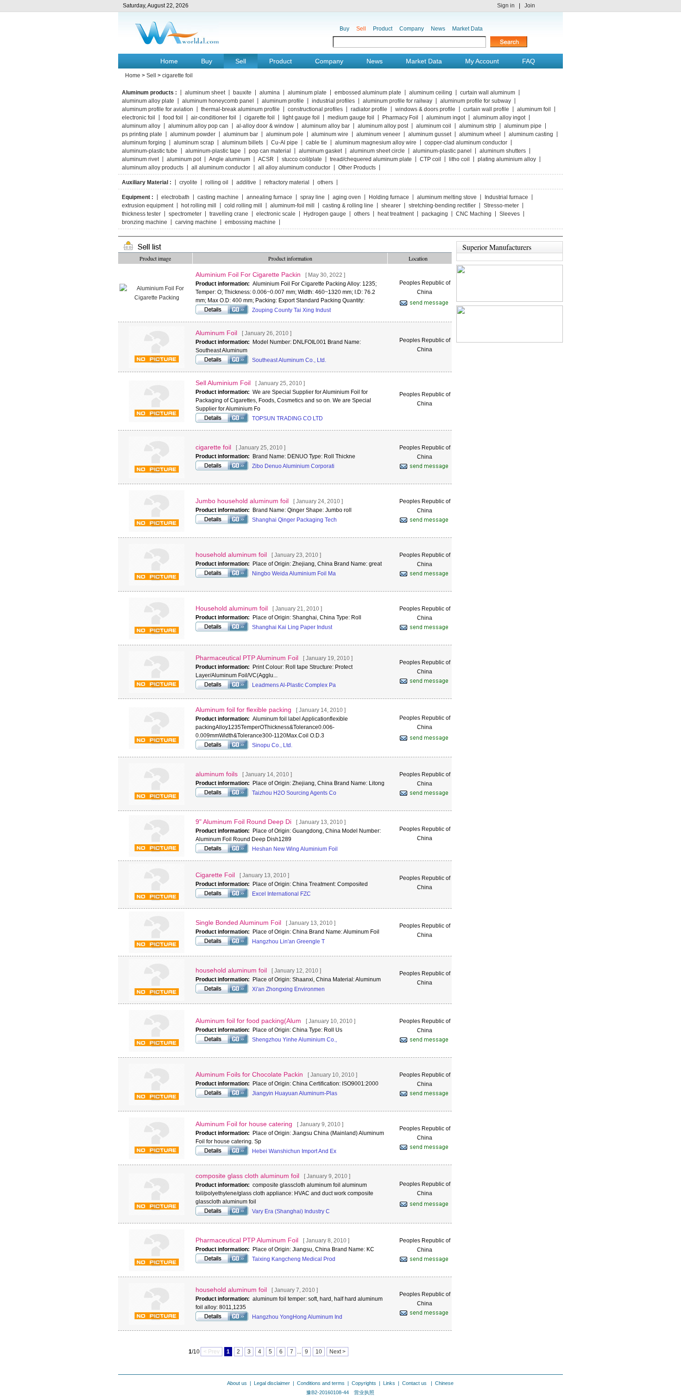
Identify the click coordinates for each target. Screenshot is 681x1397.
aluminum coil (433, 126)
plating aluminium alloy (507, 159)
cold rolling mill (243, 205)
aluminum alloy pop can (198, 126)
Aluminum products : (149, 92)
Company (411, 28)
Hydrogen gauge (324, 214)
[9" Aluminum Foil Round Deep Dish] (156, 855)
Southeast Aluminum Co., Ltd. (289, 360)
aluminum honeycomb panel (218, 101)
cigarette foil (177, 75)
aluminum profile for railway (397, 101)
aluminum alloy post (383, 126)
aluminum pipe (523, 126)
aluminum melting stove (447, 197)
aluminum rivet (140, 159)
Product (382, 28)
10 (318, 1351)
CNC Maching (474, 214)
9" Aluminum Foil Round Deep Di (243, 821)
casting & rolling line (347, 205)
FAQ (528, 61)
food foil (173, 117)
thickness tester (141, 214)
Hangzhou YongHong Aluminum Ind (297, 1317)
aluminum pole (284, 134)
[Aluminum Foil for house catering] (156, 1157)
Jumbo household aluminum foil (242, 501)
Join (529, 5)
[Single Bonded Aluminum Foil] (156, 951)
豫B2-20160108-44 (327, 1392)
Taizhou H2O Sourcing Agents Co (294, 793)
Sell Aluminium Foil (223, 383)
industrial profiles (333, 101)
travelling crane (228, 214)
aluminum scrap (194, 142)
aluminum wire (329, 134)
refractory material (286, 182)
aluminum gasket (320, 151)
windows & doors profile (425, 109)
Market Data (467, 28)
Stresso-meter (501, 205)
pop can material (270, 151)
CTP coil (430, 159)
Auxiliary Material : (146, 182)
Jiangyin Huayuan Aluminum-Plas (294, 1093)
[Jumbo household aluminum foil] (156, 530)
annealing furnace (269, 197)
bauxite (242, 92)
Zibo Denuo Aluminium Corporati (293, 466)
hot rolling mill (198, 205)
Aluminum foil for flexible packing (243, 709)
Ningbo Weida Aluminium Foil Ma (294, 573)
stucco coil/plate (302, 159)
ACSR (266, 159)
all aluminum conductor (220, 167)
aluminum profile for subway (475, 101)
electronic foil (138, 117)
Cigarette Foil (215, 875)
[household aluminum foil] (156, 583)
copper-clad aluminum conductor (465, 142)
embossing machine (250, 222)
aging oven (347, 197)
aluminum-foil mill (292, 205)
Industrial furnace (506, 197)
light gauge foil (301, 117)
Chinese (444, 1383)
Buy (344, 28)
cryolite (188, 182)
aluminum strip (477, 126)
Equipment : (137, 197)
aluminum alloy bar (326, 126)
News (438, 28)
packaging (435, 214)
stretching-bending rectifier (442, 205)
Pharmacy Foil (400, 117)
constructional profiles (315, 109)
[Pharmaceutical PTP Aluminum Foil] (156, 691)
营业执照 (364, 1392)
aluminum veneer (378, 134)
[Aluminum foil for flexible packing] (156, 747)
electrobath (175, 197)
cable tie (316, 142)
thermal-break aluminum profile (240, 109)
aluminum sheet (205, 92)
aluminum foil (534, 109)
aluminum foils (216, 774)
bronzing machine (144, 222)
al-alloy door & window (265, 126)
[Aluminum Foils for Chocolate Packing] (156, 1103)
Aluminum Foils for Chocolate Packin (249, 1074)
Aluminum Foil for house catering (243, 1124)
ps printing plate (142, 134)
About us (237, 1383)
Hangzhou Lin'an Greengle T (288, 941)
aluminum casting (531, 134)
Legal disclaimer (272, 1383)
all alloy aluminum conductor (294, 167)
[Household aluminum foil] (156, 637)
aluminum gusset (429, 134)
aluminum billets (242, 142)
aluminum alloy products (152, 167)
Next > (337, 1351)
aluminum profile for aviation (157, 109)
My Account (482, 61)
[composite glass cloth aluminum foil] (156, 1213)
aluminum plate (307, 92)
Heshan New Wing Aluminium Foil (295, 849)
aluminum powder (192, 134)
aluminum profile (283, 101)
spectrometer (185, 214)
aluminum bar (240, 134)
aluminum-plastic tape (213, 151)
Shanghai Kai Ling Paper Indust (292, 627)
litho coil (459, 159)
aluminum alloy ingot (499, 117)
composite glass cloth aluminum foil (247, 1175)
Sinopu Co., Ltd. (272, 745)
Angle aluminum (229, 159)
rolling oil (216, 182)
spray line (312, 197)
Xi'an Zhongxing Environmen (288, 989)
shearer (391, 205)
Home (169, 61)
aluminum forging (144, 142)
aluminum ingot (445, 117)
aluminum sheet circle (377, 151)
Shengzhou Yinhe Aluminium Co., (294, 1039)
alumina (269, 92)
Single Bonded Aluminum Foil (238, 922)
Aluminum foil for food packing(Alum (248, 1020)
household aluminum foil (231, 554)
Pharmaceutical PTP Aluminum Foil (246, 657)
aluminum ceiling (430, 92)
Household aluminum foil (231, 608)
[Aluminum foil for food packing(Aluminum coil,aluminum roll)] (156, 1050)
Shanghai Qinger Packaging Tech (294, 520)
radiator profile (369, 109)
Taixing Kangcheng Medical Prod (293, 1259)
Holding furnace (389, 197)
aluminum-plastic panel (442, 151)
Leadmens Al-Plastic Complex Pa (294, 685)
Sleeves (509, 214)
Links (389, 1383)
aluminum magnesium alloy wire (375, 142)
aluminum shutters (502, 151)
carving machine (196, 222)
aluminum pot (184, 159)
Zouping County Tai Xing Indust (291, 310)
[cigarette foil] (156, 476)
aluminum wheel (480, 134)
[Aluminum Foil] (156, 366)
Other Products (357, 167)
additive (246, 182)
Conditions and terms (321, 1383)
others (325, 182)
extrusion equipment (147, 205)
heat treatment (396, 214)
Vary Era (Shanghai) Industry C (291, 1211)
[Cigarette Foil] (156, 903)
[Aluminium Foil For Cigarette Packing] (157, 297)
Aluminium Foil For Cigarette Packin (248, 274)
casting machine (218, 197)
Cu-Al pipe (284, 142)
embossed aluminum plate (367, 92)
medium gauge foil (351, 117)
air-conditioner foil (213, 117)
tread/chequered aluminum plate (371, 159)
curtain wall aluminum (487, 92)
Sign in (506, 5)
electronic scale (276, 214)
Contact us (415, 1383)
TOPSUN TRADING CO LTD (287, 418)
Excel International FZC (281, 894)
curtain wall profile (486, 109)
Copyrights (364, 1383)
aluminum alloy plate (148, 101)
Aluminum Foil (216, 333)
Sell (361, 28)
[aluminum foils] (156, 803)
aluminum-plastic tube (149, 151)
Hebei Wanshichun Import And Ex (294, 1151)
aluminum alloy (141, 126)
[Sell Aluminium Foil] (156, 420)
